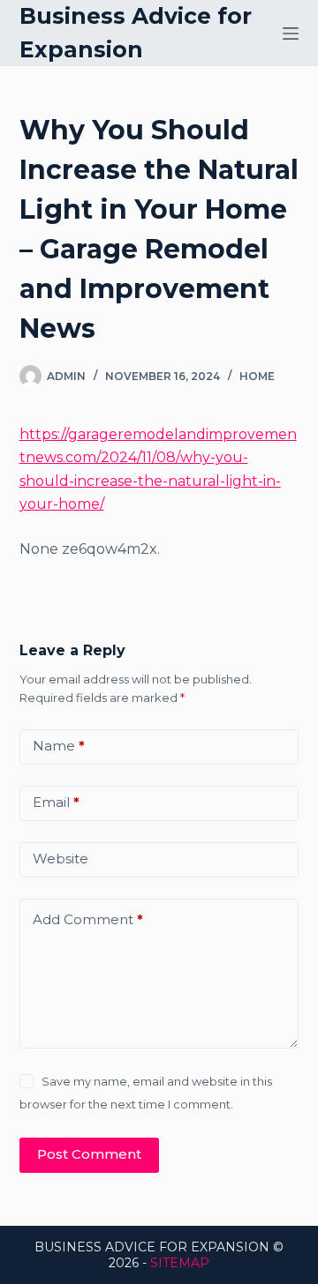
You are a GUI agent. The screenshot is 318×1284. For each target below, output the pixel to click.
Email (56, 802)
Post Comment (89, 1154)
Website (60, 858)
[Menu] (291, 33)
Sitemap (179, 1263)
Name (59, 745)
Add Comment (88, 919)
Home (257, 376)
